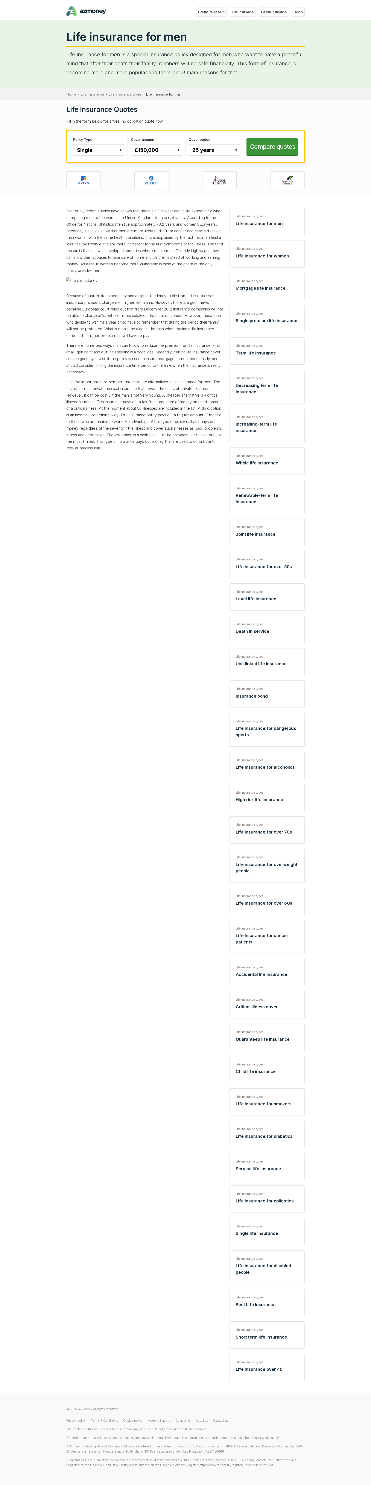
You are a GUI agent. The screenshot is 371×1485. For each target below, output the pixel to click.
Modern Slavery (159, 1420)
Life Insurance (243, 12)
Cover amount (144, 139)
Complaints (183, 1420)
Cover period (201, 139)
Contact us (220, 1420)
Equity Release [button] (210, 12)
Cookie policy (133, 1420)
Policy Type (84, 139)
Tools (298, 12)
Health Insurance (274, 12)
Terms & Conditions (104, 1420)
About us (202, 1420)
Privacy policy (76, 1420)
